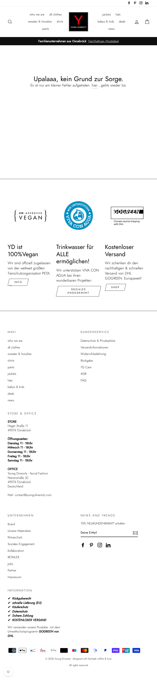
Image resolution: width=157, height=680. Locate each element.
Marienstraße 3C (18, 478)
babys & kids (106, 21)
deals (122, 21)
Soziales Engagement (78, 291)
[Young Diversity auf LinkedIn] (108, 545)
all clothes (55, 14)
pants (45, 29)
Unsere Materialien (19, 531)
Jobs (10, 564)
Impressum (14, 577)
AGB (84, 373)
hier (94, 85)
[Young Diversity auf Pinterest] (91, 545)
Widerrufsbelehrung (93, 354)
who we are (37, 14)
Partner (12, 570)
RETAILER (13, 557)
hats (118, 14)
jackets (106, 14)
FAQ (83, 380)
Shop (115, 287)
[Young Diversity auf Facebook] (83, 545)
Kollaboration (16, 550)
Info (18, 282)
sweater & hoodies (40, 21)
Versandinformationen (94, 347)
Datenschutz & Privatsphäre (98, 340)
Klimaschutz (15, 537)
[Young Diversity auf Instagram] (99, 545)
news (111, 29)
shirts (60, 21)
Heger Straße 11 (18, 426)
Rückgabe (87, 360)
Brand (11, 524)
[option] (78, 41)
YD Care (86, 367)
